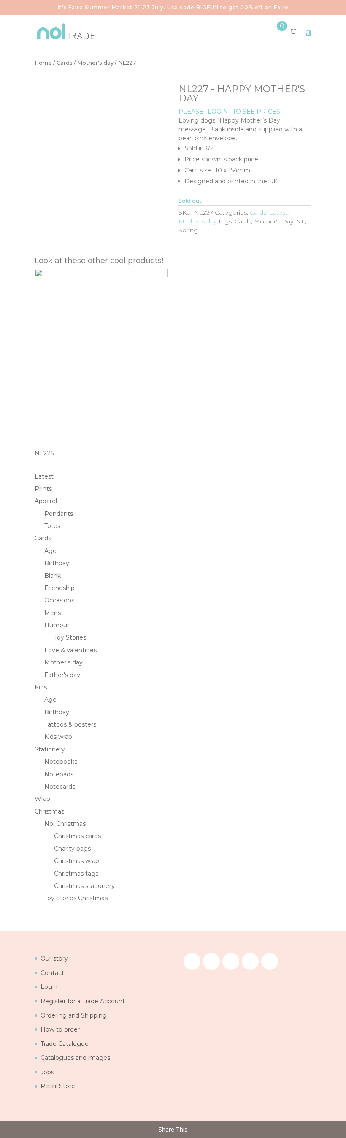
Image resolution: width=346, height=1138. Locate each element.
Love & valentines (70, 650)
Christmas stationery (84, 886)
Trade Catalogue (65, 1044)
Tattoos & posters (70, 724)
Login (49, 987)
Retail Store (58, 1086)
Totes (52, 526)
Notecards (59, 786)
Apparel (46, 501)
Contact (52, 973)
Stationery (50, 749)
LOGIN (218, 111)
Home (43, 63)
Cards (65, 63)
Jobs (47, 1072)
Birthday (56, 563)
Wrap (42, 799)
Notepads (58, 774)
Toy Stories (70, 637)
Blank (52, 576)
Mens (52, 613)
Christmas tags (76, 873)
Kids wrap (58, 737)
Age (50, 551)
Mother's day (95, 63)
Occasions (59, 600)
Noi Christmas (65, 824)
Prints (43, 489)
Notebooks (60, 761)
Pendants (58, 513)
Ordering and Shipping (74, 1015)
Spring (188, 230)
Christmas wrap (76, 861)
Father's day (62, 675)
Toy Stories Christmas (76, 898)
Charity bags (72, 848)
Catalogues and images (75, 1058)
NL (300, 221)
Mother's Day (273, 221)
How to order (60, 1029)
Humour (56, 625)
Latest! (279, 212)
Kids (41, 687)
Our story (54, 958)
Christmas (49, 811)
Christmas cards (77, 836)
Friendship (59, 588)
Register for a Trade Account (83, 1001)
